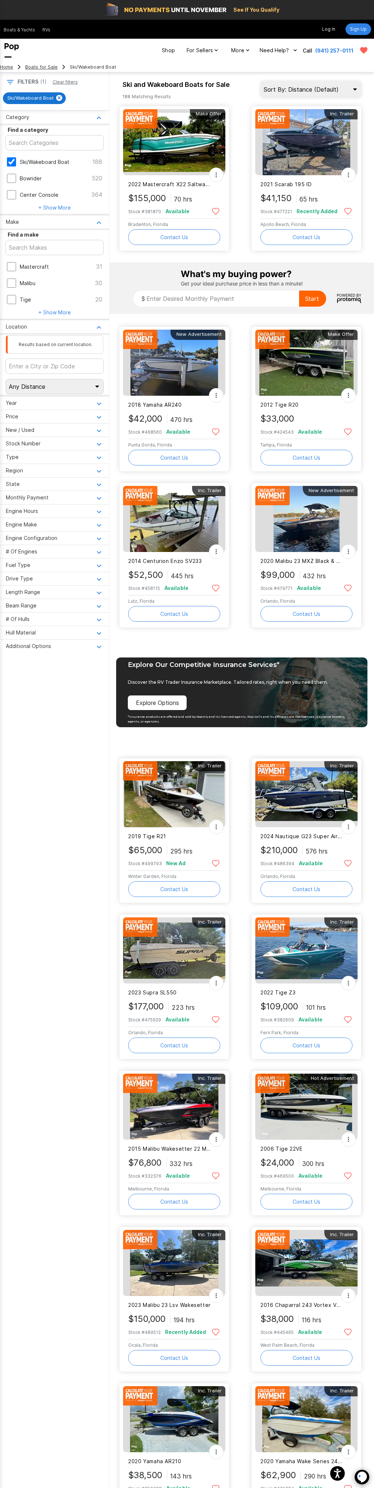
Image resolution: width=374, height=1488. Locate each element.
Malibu (27, 283)
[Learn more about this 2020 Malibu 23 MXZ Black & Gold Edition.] (306, 519)
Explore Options (157, 702)
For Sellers (200, 50)
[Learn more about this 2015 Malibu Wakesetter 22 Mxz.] (174, 1107)
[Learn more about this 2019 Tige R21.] (174, 794)
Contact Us (174, 237)
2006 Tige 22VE (281, 1149)
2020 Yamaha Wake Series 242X (301, 1461)
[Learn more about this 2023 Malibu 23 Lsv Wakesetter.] (174, 1263)
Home (6, 67)
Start (312, 298)
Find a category (28, 130)
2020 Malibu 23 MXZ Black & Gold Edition (301, 561)
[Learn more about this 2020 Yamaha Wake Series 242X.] (306, 1419)
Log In (328, 29)
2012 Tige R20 (279, 405)
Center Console (39, 195)
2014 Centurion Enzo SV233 (165, 561)
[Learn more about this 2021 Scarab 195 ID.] (306, 142)
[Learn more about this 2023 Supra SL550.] (174, 950)
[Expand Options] (216, 175)
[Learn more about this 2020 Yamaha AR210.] (174, 1419)
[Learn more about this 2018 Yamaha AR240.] (174, 363)
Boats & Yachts (19, 29)
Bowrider (31, 178)
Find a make (23, 234)
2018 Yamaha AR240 (155, 405)
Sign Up (358, 29)
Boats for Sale (41, 67)
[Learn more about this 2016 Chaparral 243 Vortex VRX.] (306, 1263)
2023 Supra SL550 (152, 992)
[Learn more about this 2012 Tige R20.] (306, 363)
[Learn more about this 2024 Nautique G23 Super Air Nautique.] (306, 794)
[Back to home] (11, 50)
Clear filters (65, 82)
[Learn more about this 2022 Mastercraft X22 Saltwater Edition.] (174, 142)
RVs (46, 29)
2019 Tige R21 (147, 836)
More (237, 50)
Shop (168, 50)
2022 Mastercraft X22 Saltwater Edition (169, 184)
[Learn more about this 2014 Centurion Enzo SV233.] (174, 519)
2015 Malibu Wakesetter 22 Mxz (169, 1149)
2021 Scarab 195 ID (286, 184)
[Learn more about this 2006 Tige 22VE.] (306, 1107)
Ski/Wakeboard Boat (44, 162)
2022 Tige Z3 (277, 992)
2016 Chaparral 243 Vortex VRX (301, 1305)
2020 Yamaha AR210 (155, 1461)
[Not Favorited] (215, 210)
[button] (337, 1473)
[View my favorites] (364, 50)
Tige (25, 299)
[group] (34, 98)
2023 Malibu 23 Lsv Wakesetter (169, 1305)
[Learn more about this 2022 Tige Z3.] (306, 950)
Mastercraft (34, 267)
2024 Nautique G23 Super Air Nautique (301, 836)
